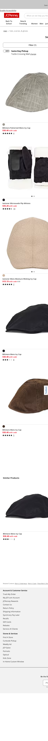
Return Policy (8, 608)
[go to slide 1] (31, 196)
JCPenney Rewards (10, 601)
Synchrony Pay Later (11, 615)
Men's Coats (32, 583)
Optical (6, 654)
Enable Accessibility (8, 10)
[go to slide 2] (34, 196)
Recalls (6, 618)
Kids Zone (7, 658)
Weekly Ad (7, 644)
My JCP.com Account (11, 597)
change (33, 54)
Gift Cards (7, 622)
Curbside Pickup (9, 641)
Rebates (6, 625)
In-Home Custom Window (13, 661)
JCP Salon (7, 648)
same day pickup (19, 51)
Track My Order (9, 594)
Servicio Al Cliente (10, 629)
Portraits (6, 651)
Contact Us (7, 604)
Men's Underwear (21, 583)
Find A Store (8, 637)
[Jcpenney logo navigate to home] (11, 15)
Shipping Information (12, 611)
